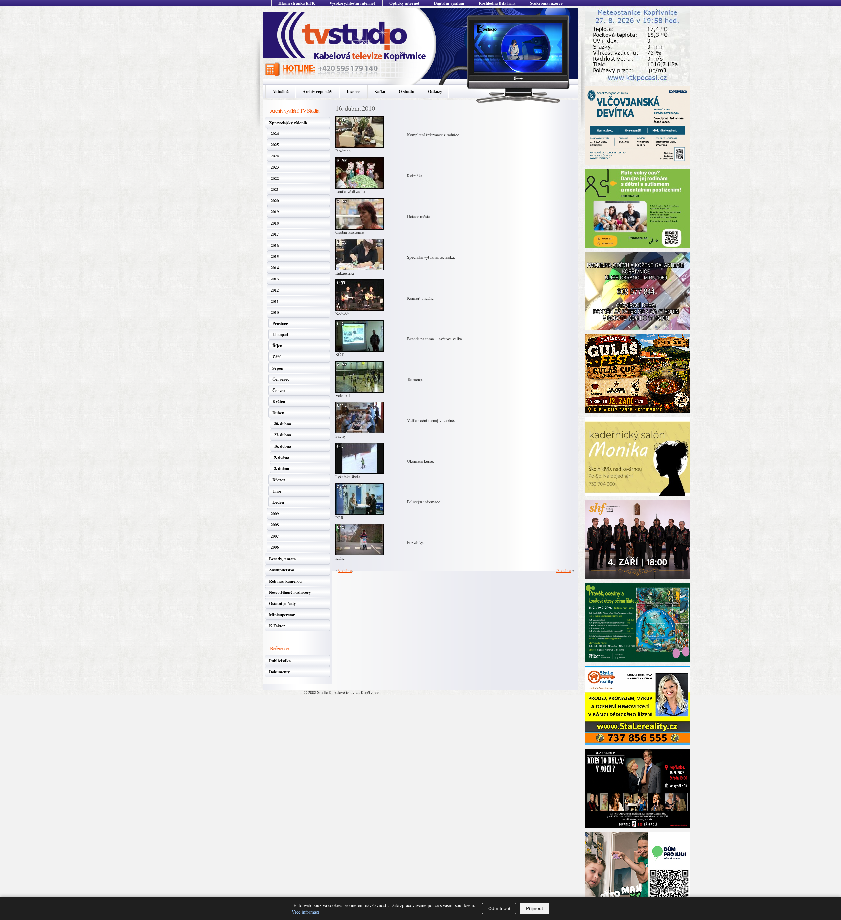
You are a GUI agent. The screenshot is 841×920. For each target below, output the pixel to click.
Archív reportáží (318, 91)
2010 (275, 312)
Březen (278, 480)
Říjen (277, 346)
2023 (275, 167)
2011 (275, 301)
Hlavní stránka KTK (296, 3)
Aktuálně (280, 91)
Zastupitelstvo (281, 570)
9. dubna (281, 457)
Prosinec (280, 323)
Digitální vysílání (449, 3)
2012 (275, 290)
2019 (275, 212)
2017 (275, 234)
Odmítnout (499, 908)
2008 (275, 525)
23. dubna (282, 435)
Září (276, 357)
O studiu (406, 91)
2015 (275, 256)
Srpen (277, 368)
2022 (275, 178)
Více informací (305, 912)
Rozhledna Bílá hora (497, 3)
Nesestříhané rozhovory (290, 592)
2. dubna (281, 468)
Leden (278, 502)
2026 (275, 133)
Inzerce (353, 91)
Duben (278, 413)
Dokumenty (279, 672)
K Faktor (277, 626)
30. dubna (282, 423)
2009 (275, 514)
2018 (275, 223)
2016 (275, 245)
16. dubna (282, 446)
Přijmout (534, 908)
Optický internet (404, 3)
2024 (275, 156)
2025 (275, 145)
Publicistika (280, 661)
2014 (275, 268)
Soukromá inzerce (546, 3)
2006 (275, 547)
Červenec (280, 379)
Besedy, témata (282, 559)
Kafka (379, 91)
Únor (277, 491)
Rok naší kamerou (285, 581)
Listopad (280, 334)
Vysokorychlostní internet (352, 3)
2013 (275, 279)
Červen (278, 390)
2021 (275, 189)
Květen (278, 401)
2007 (275, 536)
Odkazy (435, 91)
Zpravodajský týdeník (288, 123)
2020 (275, 201)
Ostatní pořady (282, 603)
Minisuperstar (282, 614)
